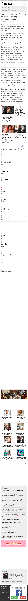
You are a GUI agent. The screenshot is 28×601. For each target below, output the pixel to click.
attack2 (4, 244)
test (2, 153)
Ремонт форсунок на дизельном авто (15, 490)
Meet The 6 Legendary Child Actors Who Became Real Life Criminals (7, 118)
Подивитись (14, 597)
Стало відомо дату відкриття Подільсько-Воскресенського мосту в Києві (13, 494)
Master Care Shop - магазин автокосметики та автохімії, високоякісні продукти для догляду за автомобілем (12, 521)
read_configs (6, 253)
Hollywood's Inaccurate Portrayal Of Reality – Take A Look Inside (19, 112)
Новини (9, 7)
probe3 (4, 236)
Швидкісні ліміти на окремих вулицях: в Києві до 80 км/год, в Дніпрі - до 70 (13, 499)
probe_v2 (5, 209)
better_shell (6, 162)
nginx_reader (6, 262)
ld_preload (5, 217)
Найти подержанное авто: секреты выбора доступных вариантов (12, 510)
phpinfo (4, 180)
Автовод (7, 3)
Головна (4, 7)
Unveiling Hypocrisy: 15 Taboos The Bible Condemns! (20, 136)
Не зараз (23, 597)
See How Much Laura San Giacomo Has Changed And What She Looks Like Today (7, 138)
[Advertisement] (14, 331)
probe (3, 199)
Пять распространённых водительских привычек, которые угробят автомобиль (17, 575)
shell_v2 (4, 171)
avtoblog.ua (14, 21)
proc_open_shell (8, 191)
